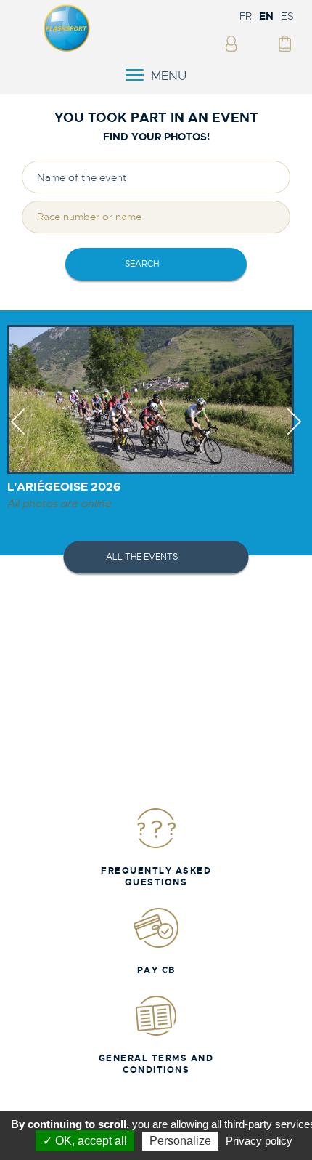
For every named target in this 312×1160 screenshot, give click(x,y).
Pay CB (156, 970)
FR (245, 16)
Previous (18, 434)
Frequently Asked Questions (156, 876)
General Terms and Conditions (156, 1064)
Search (142, 264)
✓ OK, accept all (85, 1141)
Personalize (180, 1141)
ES (287, 16)
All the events (142, 557)
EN (266, 16)
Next (294, 434)
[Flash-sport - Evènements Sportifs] (67, 48)
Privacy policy (259, 1141)
